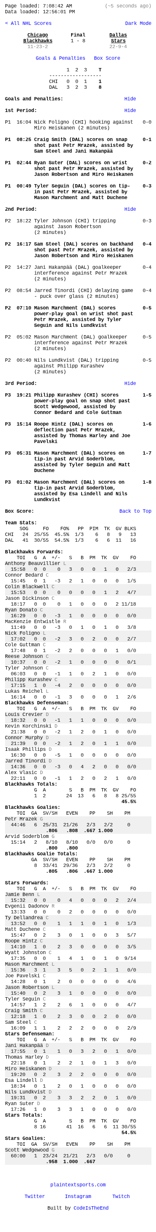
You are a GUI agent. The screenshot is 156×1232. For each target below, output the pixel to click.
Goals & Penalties (60, 58)
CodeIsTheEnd (91, 1208)
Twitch (121, 1197)
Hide (130, 99)
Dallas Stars (118, 38)
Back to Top (135, 511)
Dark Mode (136, 24)
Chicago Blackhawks (37, 38)
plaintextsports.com (78, 1185)
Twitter (35, 1197)
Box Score (107, 58)
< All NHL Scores (28, 24)
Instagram (78, 1197)
